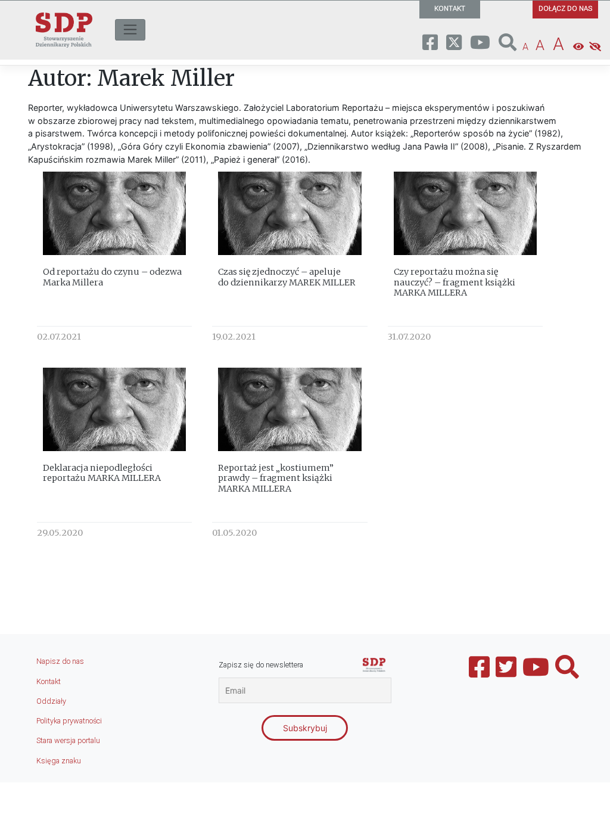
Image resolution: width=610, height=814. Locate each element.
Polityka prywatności (69, 720)
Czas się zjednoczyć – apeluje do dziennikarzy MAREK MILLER (287, 276)
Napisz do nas (60, 661)
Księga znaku (58, 760)
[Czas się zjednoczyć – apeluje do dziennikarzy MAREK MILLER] (289, 213)
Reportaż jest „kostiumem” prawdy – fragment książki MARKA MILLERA (276, 478)
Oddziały (51, 701)
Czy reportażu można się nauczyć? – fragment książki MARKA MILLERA (454, 282)
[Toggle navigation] (130, 30)
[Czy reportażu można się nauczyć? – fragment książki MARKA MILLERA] (465, 213)
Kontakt (48, 681)
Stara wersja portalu (68, 740)
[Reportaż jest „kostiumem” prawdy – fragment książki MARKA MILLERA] (289, 409)
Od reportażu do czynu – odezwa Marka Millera (112, 276)
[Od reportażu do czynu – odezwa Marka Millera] (114, 213)
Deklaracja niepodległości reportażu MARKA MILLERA (102, 472)
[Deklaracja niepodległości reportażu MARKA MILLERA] (114, 409)
